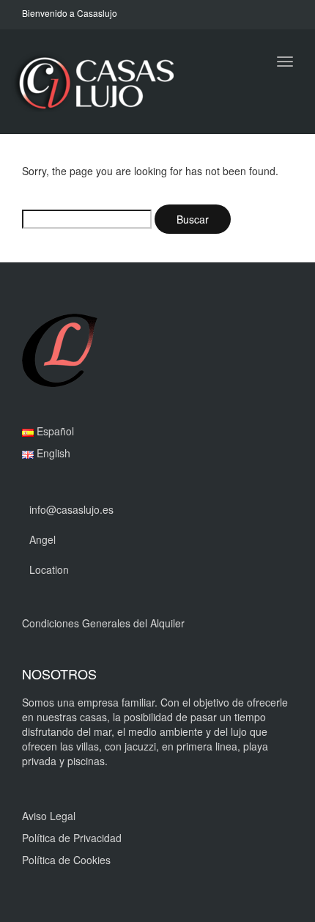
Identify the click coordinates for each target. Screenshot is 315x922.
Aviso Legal (48, 815)
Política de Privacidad (72, 837)
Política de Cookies (66, 859)
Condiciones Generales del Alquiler (103, 623)
